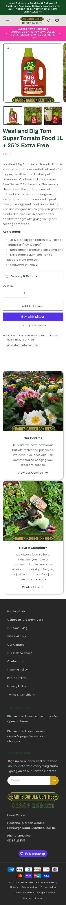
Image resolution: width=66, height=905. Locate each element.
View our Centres (30, 472)
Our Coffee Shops (19, 653)
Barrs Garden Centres (30, 882)
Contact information (34, 898)
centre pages (43, 716)
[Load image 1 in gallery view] (13, 115)
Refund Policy (16, 678)
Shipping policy (46, 892)
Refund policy (29, 886)
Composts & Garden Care (25, 620)
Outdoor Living (17, 628)
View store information (22, 345)
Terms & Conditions (21, 694)
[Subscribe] (54, 780)
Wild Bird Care (16, 636)
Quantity (8, 285)
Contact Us (30, 587)
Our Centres (15, 645)
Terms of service (24, 892)
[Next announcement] (59, 33)
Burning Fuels (16, 611)
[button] (7, 21)
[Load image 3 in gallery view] (53, 115)
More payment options (33, 325)
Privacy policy (48, 886)
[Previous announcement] (7, 33)
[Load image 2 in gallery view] (33, 115)
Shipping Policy (17, 669)
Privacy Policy (16, 686)
